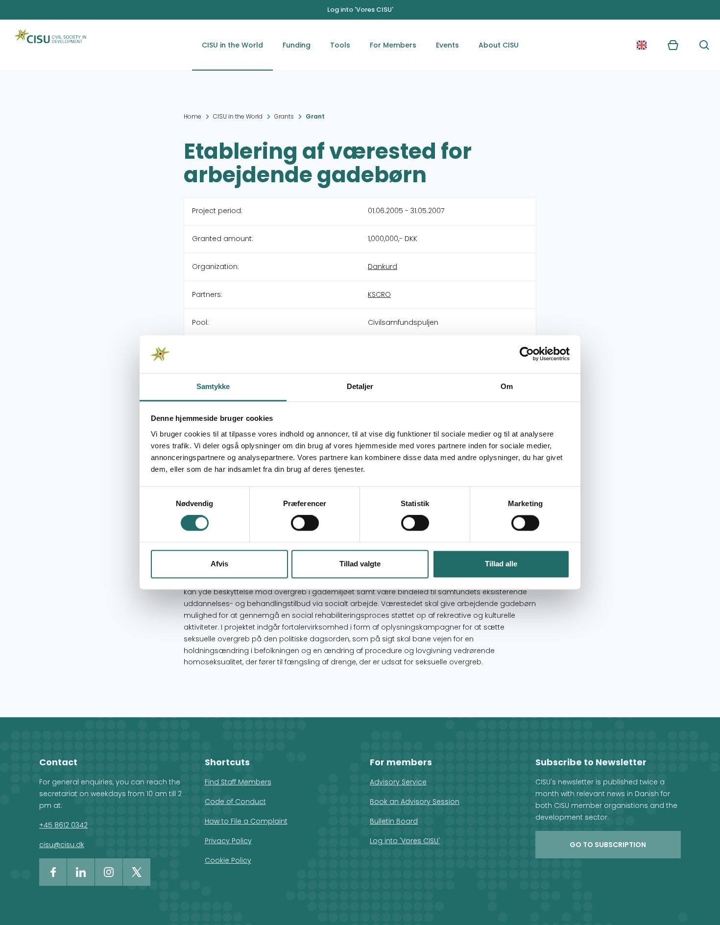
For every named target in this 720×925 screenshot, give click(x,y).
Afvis (219, 564)
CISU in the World (232, 45)
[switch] (305, 523)
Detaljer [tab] (360, 386)
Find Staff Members (238, 782)
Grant (315, 116)
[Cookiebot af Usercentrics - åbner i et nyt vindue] (527, 354)
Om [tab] (507, 386)
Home (192, 116)
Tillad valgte (360, 564)
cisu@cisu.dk (61, 845)
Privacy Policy (228, 841)
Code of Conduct (235, 801)
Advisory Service (398, 782)
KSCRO (379, 294)
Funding (297, 45)
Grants (284, 116)
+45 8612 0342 (63, 825)
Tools (340, 45)
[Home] (50, 45)
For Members (393, 45)
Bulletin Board (394, 821)
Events (447, 45)
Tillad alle (501, 564)
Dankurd (382, 266)
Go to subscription (608, 845)
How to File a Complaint (246, 821)
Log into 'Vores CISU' (360, 9)
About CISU (499, 45)
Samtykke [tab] (213, 386)
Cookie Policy (228, 860)
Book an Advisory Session (414, 801)
